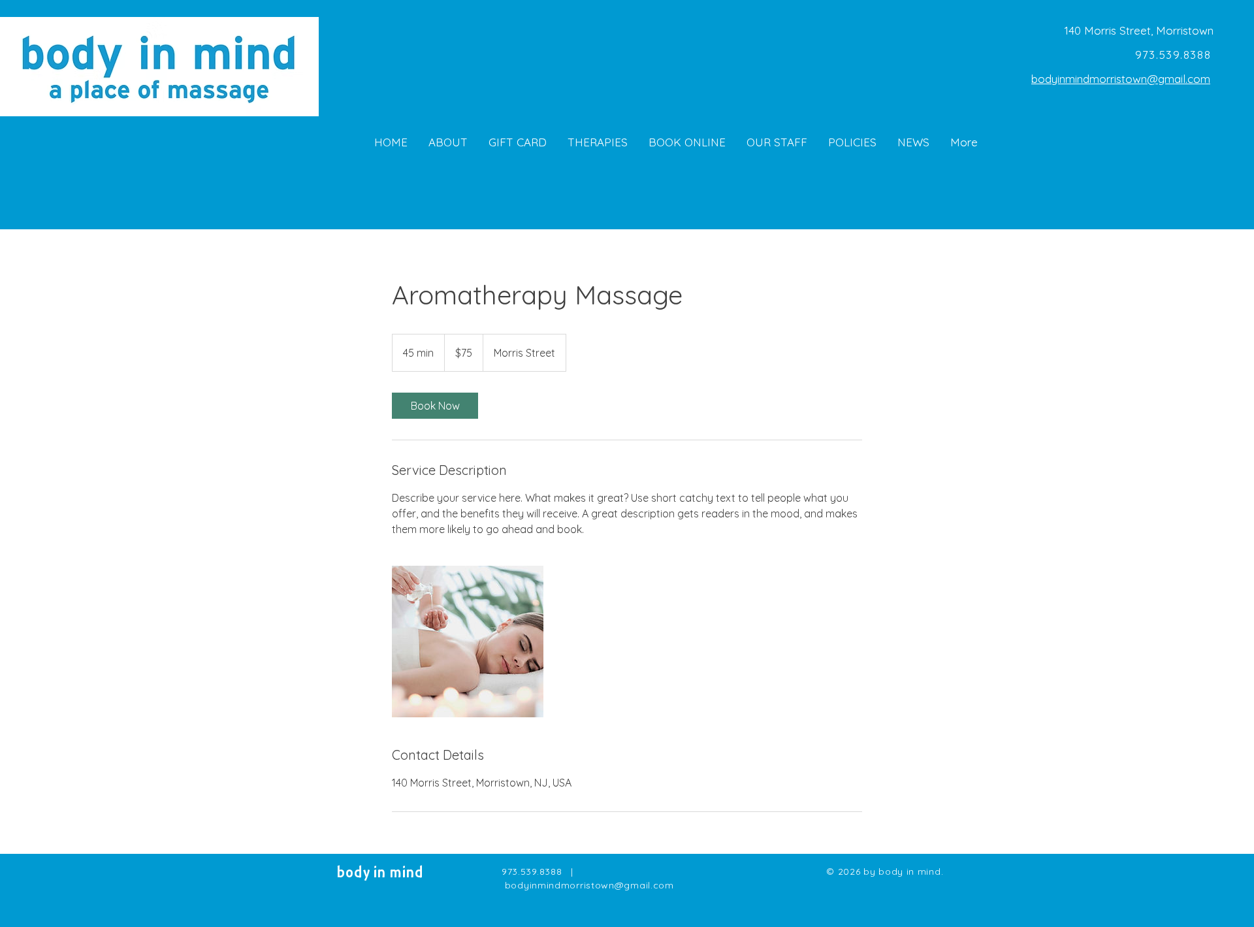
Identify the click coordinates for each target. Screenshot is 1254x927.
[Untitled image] (467, 641)
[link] (435, 406)
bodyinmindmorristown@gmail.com (1120, 79)
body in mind (380, 873)
